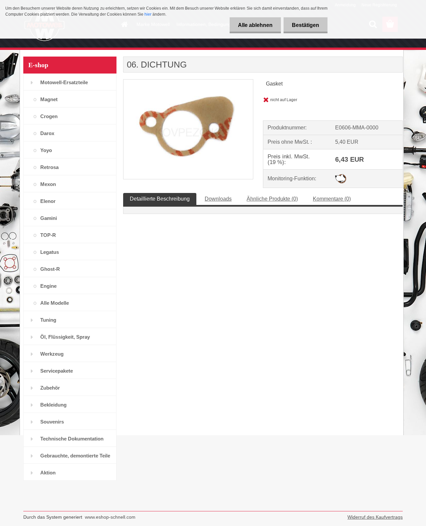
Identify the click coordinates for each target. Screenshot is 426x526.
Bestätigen (305, 25)
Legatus (49, 252)
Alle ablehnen (255, 25)
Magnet (49, 99)
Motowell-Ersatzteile (64, 82)
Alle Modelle (54, 303)
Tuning (48, 320)
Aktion (48, 472)
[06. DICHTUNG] (188, 82)
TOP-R (48, 235)
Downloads (218, 199)
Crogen (49, 116)
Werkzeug (52, 354)
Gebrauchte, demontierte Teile (75, 455)
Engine (48, 286)
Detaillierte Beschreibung (160, 199)
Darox (47, 133)
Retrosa (49, 167)
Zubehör (50, 388)
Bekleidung (53, 405)
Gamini (48, 218)
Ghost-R (50, 269)
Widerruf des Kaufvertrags (375, 517)
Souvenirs (52, 422)
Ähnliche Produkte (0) (272, 199)
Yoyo (46, 150)
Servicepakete (56, 371)
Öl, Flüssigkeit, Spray (65, 337)
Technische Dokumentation (72, 438)
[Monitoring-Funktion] (340, 176)
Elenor (48, 201)
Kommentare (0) (332, 199)
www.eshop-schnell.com (110, 517)
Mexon (48, 184)
